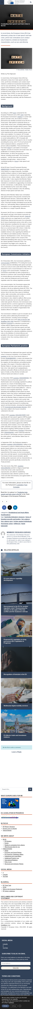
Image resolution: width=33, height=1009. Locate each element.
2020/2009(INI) (24, 378)
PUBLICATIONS (6, 515)
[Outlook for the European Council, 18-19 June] (16, 631)
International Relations (11, 860)
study (14, 113)
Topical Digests (7, 830)
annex (4, 270)
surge (16, 161)
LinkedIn (5, 874)
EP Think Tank (7, 885)
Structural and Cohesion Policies (14, 864)
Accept (5, 1006)
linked (9, 147)
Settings (14, 1006)
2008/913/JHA (5, 169)
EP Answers (8, 841)
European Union (7, 523)
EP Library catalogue (9, 891)
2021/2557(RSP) (21, 415)
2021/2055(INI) (5, 468)
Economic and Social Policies (13, 852)
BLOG (4, 839)
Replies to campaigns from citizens (15, 845)
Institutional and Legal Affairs (19, 512)
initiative (20, 116)
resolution (4, 356)
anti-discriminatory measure (15, 517)
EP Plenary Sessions (9, 826)
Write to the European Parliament (12, 889)
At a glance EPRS (7, 521)
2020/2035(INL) (9, 432)
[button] (3, 647)
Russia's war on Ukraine (10, 828)
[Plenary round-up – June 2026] (16, 568)
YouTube (5, 876)
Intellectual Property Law (12, 858)
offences (17, 523)
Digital (6, 850)
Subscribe (16, 968)
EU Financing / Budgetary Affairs (14, 854)
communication (5, 263)
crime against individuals (23, 521)
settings (11, 1002)
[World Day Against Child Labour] (16, 693)
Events (7, 843)
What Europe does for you (12, 847)
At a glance (26, 519)
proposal (9, 323)
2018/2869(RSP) (11, 358)
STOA (4, 887)
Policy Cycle (8, 862)
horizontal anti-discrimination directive (16, 407)
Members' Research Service (19, 532)
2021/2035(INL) (18, 444)
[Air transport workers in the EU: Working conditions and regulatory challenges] (16, 725)
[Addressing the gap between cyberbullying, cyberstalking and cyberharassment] (16, 599)
